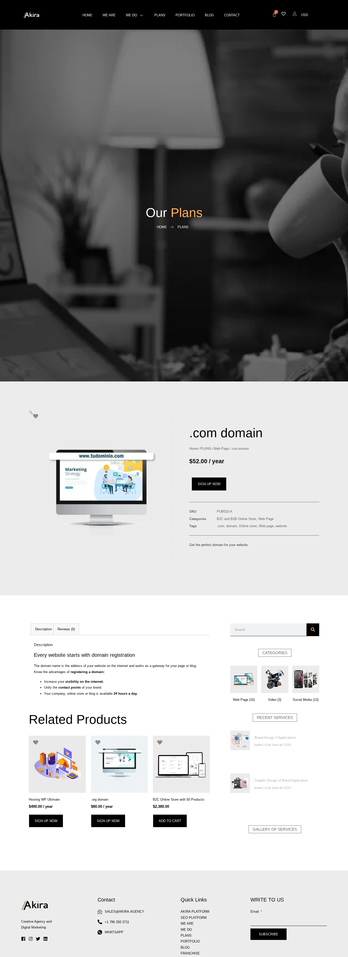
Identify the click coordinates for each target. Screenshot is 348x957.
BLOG (209, 15)
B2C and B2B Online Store (236, 519)
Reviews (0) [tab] (66, 629)
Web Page (221, 448)
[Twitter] (38, 939)
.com (220, 526)
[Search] (312, 629)
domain (231, 526)
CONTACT (232, 15)
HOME (87, 15)
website (281, 526)
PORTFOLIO (185, 15)
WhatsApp (114, 932)
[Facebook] (23, 939)
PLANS (159, 15)
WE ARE (187, 923)
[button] (31, 412)
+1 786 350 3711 (117, 922)
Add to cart (170, 821)
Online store (248, 526)
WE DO (131, 15)
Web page (266, 526)
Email (255, 911)
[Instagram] (31, 939)
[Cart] (274, 14)
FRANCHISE (190, 953)
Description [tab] (43, 629)
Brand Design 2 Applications (275, 738)
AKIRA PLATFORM (195, 911)
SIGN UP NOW (209, 484)
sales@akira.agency (124, 911)
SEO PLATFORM (194, 918)
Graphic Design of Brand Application (281, 780)
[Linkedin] (45, 939)
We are (109, 15)
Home (193, 448)
